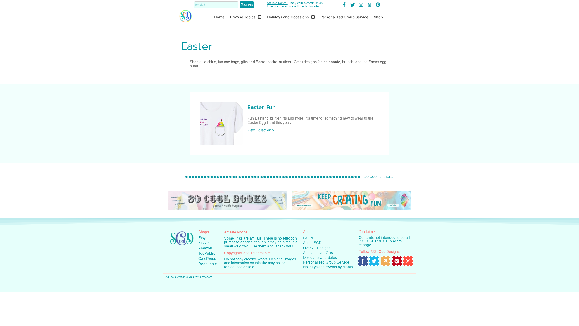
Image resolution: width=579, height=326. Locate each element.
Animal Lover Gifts (318, 253)
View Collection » (260, 130)
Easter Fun (261, 107)
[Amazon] (369, 4)
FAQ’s (308, 238)
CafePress (207, 259)
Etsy (202, 238)
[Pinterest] (378, 4)
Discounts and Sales (320, 257)
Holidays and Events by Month (328, 267)
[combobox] (216, 4)
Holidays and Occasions (288, 17)
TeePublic (206, 253)
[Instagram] (361, 4)
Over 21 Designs (316, 248)
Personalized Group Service (344, 17)
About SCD (312, 243)
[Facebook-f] (344, 4)
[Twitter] (352, 4)
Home (219, 17)
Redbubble (207, 264)
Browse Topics (243, 17)
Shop (378, 17)
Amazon (205, 248)
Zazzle (204, 243)
